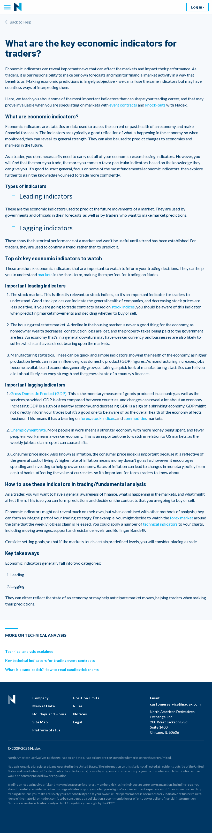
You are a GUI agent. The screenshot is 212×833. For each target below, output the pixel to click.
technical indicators (160, 523)
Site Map (40, 722)
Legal (77, 722)
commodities (135, 418)
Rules (77, 706)
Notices (80, 714)
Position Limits (86, 698)
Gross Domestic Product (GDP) (38, 393)
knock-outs (155, 104)
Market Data (43, 706)
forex (85, 418)
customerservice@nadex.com (175, 704)
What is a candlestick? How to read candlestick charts (52, 669)
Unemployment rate (28, 429)
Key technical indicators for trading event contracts (50, 660)
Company (40, 698)
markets (45, 274)
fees (189, 784)
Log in (196, 6)
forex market (181, 517)
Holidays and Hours (49, 714)
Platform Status (46, 730)
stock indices (123, 306)
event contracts (123, 104)
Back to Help (20, 22)
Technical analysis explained (29, 651)
